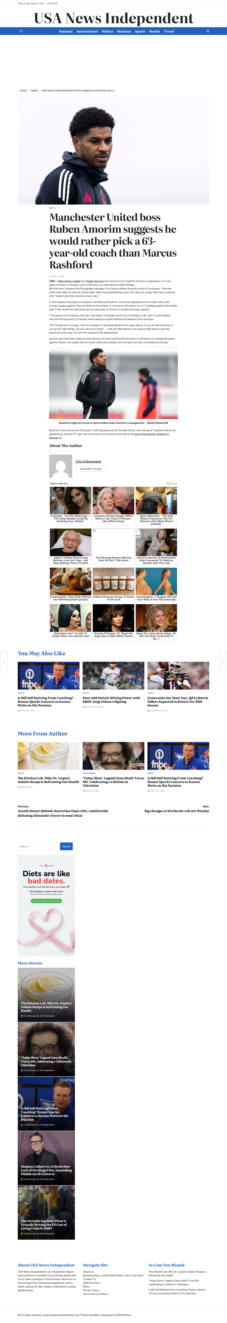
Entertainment (89, 773)
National (66, 31)
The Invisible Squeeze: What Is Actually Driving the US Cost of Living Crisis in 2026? (44, 1224)
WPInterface (124, 1315)
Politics (107, 31)
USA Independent (88, 461)
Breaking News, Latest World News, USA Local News (113, 1275)
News (86, 1286)
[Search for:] (39, 846)
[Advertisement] (113, 64)
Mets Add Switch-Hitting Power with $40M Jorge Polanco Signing (111, 699)
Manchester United (69, 281)
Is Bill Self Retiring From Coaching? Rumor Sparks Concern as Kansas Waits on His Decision (46, 701)
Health (154, 31)
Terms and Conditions (95, 1293)
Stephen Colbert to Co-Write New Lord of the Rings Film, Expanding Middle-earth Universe (46, 1170)
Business (124, 31)
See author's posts (90, 468)
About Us (88, 1271)
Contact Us (89, 1279)
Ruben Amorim (95, 281)
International (87, 31)
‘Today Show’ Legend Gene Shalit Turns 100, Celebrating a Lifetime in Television (113, 782)
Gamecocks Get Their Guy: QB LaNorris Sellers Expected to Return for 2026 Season (177, 701)
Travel (169, 31)
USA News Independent (114, 17)
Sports (140, 31)
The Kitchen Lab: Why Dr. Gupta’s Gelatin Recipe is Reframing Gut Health (48, 780)
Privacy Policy (91, 1290)
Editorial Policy (91, 1282)
